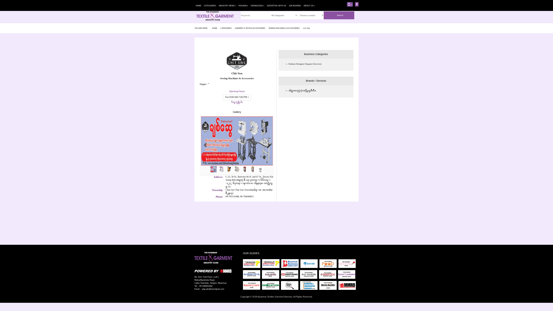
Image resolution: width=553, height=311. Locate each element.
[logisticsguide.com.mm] (328, 275)
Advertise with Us (276, 6)
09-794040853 (246, 196)
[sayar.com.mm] (309, 264)
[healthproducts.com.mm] (252, 275)
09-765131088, (232, 196)
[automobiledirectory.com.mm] (309, 275)
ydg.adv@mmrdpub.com (213, 289)
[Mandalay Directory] (271, 264)
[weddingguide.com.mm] (347, 264)
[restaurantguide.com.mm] (252, 286)
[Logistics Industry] (290, 286)
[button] (205, 145)
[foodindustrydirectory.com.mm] (328, 264)
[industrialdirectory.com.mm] (271, 275)
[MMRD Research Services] (347, 286)
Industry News (226, 6)
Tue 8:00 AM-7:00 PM (236, 97)
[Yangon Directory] (252, 264)
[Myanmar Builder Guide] (328, 286)
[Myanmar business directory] (290, 264)
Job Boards (295, 6)
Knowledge (257, 6)
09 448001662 (206, 286)
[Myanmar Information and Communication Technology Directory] (309, 286)
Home (198, 6)
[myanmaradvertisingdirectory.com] (290, 275)
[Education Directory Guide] (271, 286)
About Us (308, 6)
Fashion (242, 6)
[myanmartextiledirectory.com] (347, 275)
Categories (210, 6)
